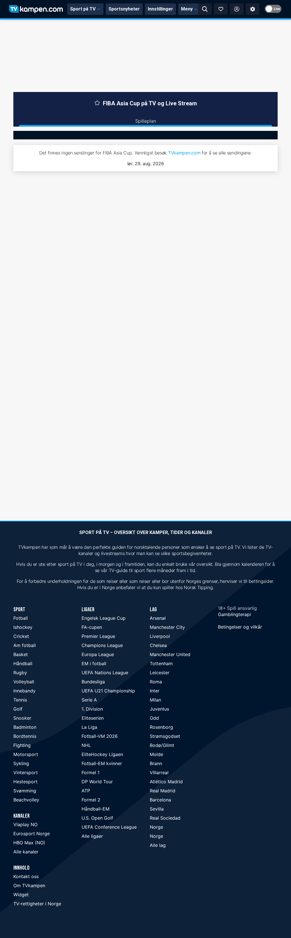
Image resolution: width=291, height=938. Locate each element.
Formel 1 (90, 772)
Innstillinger (160, 9)
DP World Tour (97, 781)
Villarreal (159, 772)
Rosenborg (161, 727)
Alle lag (158, 845)
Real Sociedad (165, 818)
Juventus (159, 709)
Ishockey (22, 627)
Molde (156, 754)
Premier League (98, 636)
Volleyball (23, 681)
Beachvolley (26, 800)
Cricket (21, 636)
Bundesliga (93, 681)
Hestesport (25, 781)
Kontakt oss (26, 876)
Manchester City (167, 627)
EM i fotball (94, 663)
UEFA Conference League (109, 827)
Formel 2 (91, 800)
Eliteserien (93, 718)
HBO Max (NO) (29, 842)
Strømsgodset (165, 736)
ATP (86, 790)
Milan (155, 700)
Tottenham (161, 663)
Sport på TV (82, 9)
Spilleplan (145, 121)
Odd (154, 718)
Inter (154, 691)
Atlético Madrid (166, 781)
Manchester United (170, 654)
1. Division (92, 709)
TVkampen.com (184, 153)
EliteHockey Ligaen (102, 754)
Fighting (22, 745)
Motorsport (25, 754)
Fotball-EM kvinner (102, 763)
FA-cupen (92, 627)
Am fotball (24, 645)
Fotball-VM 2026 (100, 736)
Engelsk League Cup (104, 618)
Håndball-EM (95, 809)
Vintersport (25, 772)
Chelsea (158, 645)
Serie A (89, 700)
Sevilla (157, 809)
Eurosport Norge (31, 833)
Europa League (98, 654)
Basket (20, 654)
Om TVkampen (29, 885)
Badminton (24, 727)
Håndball (22, 663)
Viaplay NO (25, 824)
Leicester (159, 672)
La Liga (89, 727)
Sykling (21, 763)
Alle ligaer (92, 836)
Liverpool (160, 636)
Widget (21, 894)
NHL (86, 745)
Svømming (24, 790)
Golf (17, 709)
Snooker (22, 718)
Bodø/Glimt (162, 745)
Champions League (102, 645)
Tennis (20, 700)
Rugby (20, 672)
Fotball (20, 618)
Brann (156, 763)
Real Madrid (162, 790)
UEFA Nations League (105, 672)
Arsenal (158, 618)
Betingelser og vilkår (240, 627)
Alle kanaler (25, 852)
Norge (156, 827)
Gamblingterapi (234, 614)
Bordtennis (24, 736)
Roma (156, 681)
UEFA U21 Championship (108, 691)
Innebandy (24, 691)
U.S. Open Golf (97, 818)
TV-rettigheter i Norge (37, 903)
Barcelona (160, 800)
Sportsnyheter (124, 9)
